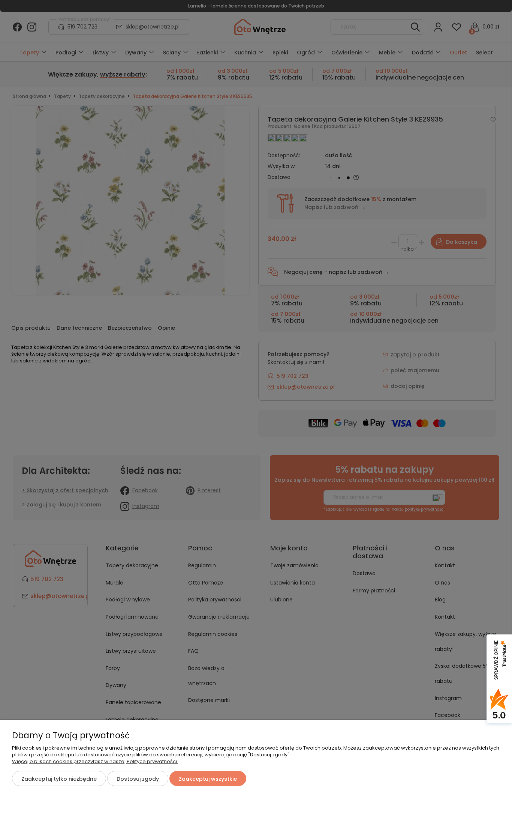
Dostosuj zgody (138, 779)
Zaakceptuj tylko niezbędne (59, 779)
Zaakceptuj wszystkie (208, 779)
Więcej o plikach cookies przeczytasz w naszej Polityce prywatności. (95, 761)
